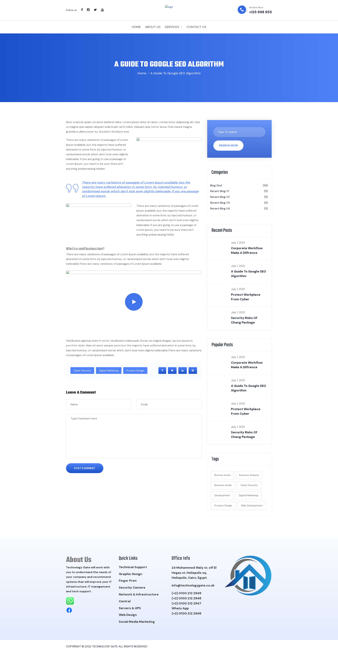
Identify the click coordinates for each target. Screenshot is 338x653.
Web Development (252, 505)
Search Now (228, 145)
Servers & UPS (130, 608)
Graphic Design (130, 574)
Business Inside (223, 485)
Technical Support (133, 567)
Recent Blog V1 (239, 191)
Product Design (135, 370)
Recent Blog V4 (239, 208)
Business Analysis (249, 475)
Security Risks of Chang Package (244, 320)
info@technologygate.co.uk (193, 585)
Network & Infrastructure (139, 594)
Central (125, 601)
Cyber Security (82, 370)
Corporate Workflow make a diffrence (247, 250)
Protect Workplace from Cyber (245, 297)
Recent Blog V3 (239, 203)
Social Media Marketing (137, 622)
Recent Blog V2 (239, 197)
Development (222, 495)
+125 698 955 (260, 12)
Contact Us (196, 27)
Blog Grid (239, 185)
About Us (153, 27)
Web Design (128, 615)
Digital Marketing (108, 370)
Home (136, 27)
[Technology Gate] (169, 10)
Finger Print (128, 581)
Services (172, 27)
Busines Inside (222, 475)
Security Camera (132, 587)
